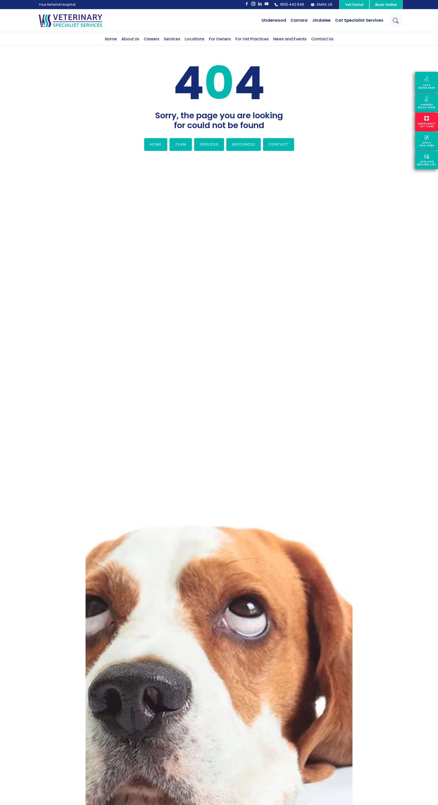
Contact (278, 144)
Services (172, 39)
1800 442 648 (292, 4)
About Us (130, 39)
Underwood (274, 20)
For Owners (220, 39)
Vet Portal (354, 4)
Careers (151, 39)
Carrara (299, 20)
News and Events (290, 39)
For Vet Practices (252, 39)
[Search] (396, 20)
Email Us (324, 4)
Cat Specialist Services (359, 20)
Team (180, 144)
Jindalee (321, 20)
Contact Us (322, 39)
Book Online (386, 4)
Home (111, 39)
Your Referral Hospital (57, 4)
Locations (194, 39)
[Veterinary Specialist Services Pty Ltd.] (70, 20)
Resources (243, 144)
